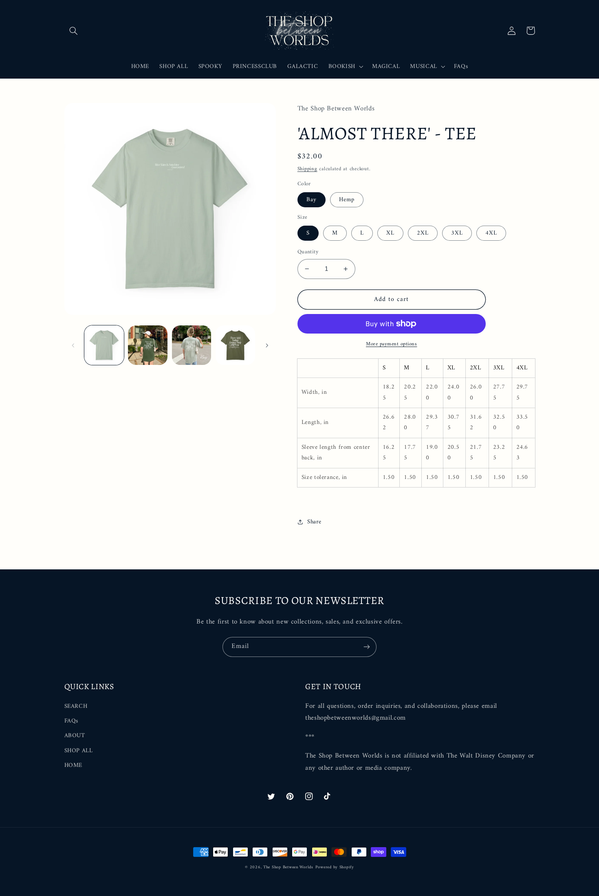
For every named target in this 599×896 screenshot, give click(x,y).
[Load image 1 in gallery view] (104, 345)
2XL (423, 233)
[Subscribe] (366, 647)
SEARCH (76, 706)
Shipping (307, 169)
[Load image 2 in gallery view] (147, 345)
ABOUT (74, 735)
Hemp (347, 199)
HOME (73, 765)
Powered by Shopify (334, 867)
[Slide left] (73, 345)
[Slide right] (267, 345)
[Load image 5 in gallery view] (235, 345)
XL (390, 233)
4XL (491, 233)
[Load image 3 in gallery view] (191, 345)
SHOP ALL (78, 750)
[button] (73, 30)
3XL (457, 233)
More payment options (391, 344)
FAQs (71, 721)
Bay (311, 199)
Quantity (307, 252)
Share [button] (314, 522)
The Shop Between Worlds (288, 867)
